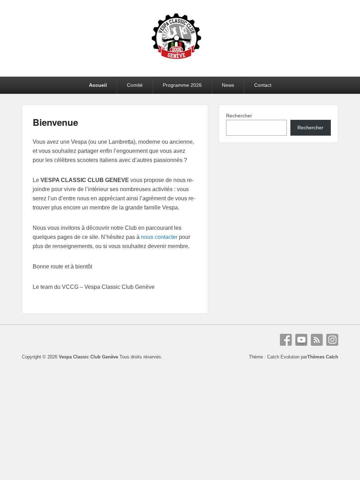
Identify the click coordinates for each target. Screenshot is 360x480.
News (228, 85)
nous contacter (159, 237)
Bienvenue (55, 122)
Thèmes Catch (322, 356)
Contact (262, 85)
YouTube (301, 340)
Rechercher (239, 115)
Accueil (98, 85)
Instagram (332, 340)
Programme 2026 (182, 85)
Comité (135, 85)
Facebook (286, 340)
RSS (317, 340)
